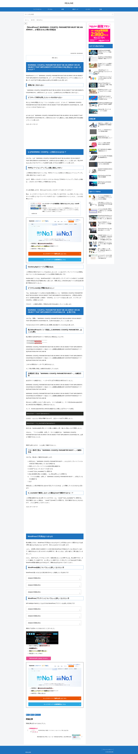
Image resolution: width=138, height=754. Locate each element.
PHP (28, 714)
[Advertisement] (55, 42)
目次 (53, 57)
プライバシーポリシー (108, 749)
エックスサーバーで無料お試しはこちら (54, 253)
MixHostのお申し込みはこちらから (38, 658)
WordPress (38, 714)
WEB (33, 714)
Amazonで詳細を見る (34, 578)
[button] (112, 14)
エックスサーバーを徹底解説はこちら (55, 259)
